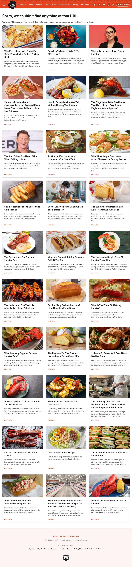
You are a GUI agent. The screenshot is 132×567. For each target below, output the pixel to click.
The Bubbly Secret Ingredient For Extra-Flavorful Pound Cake (107, 208)
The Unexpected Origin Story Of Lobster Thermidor (107, 259)
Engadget (32, 549)
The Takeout (99, 549)
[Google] (108, 4)
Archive (63, 536)
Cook (31, 4)
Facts (47, 4)
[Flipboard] (99, 4)
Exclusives (85, 4)
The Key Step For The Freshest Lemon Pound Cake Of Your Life (63, 355)
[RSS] (113, 4)
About (55, 536)
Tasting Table (78, 549)
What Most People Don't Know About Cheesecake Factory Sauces (108, 158)
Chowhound (54, 549)
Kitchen (39, 4)
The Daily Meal (89, 549)
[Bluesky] (103, 4)
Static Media (53, 540)
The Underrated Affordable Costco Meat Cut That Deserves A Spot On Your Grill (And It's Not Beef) (65, 503)
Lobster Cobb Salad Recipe (61, 452)
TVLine (46, 549)
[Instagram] (94, 4)
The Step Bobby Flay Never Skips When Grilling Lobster (20, 158)
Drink (54, 4)
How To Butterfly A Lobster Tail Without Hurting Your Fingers (63, 104)
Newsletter (124, 5)
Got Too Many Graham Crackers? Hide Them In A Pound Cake (64, 307)
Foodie (63, 549)
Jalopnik (39, 549)
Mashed (69, 549)
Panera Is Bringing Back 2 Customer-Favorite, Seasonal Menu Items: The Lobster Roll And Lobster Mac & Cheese (22, 107)
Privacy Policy (74, 536)
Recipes (23, 4)
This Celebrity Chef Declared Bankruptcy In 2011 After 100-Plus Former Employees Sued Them (108, 404)
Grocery (75, 4)
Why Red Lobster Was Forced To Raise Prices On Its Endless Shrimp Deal (21, 54)
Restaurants (64, 4)
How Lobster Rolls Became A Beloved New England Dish (18, 502)
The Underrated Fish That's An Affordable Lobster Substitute (19, 307)
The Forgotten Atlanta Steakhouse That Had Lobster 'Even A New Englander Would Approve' (108, 105)
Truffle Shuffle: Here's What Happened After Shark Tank (62, 158)
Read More (7, 70)
